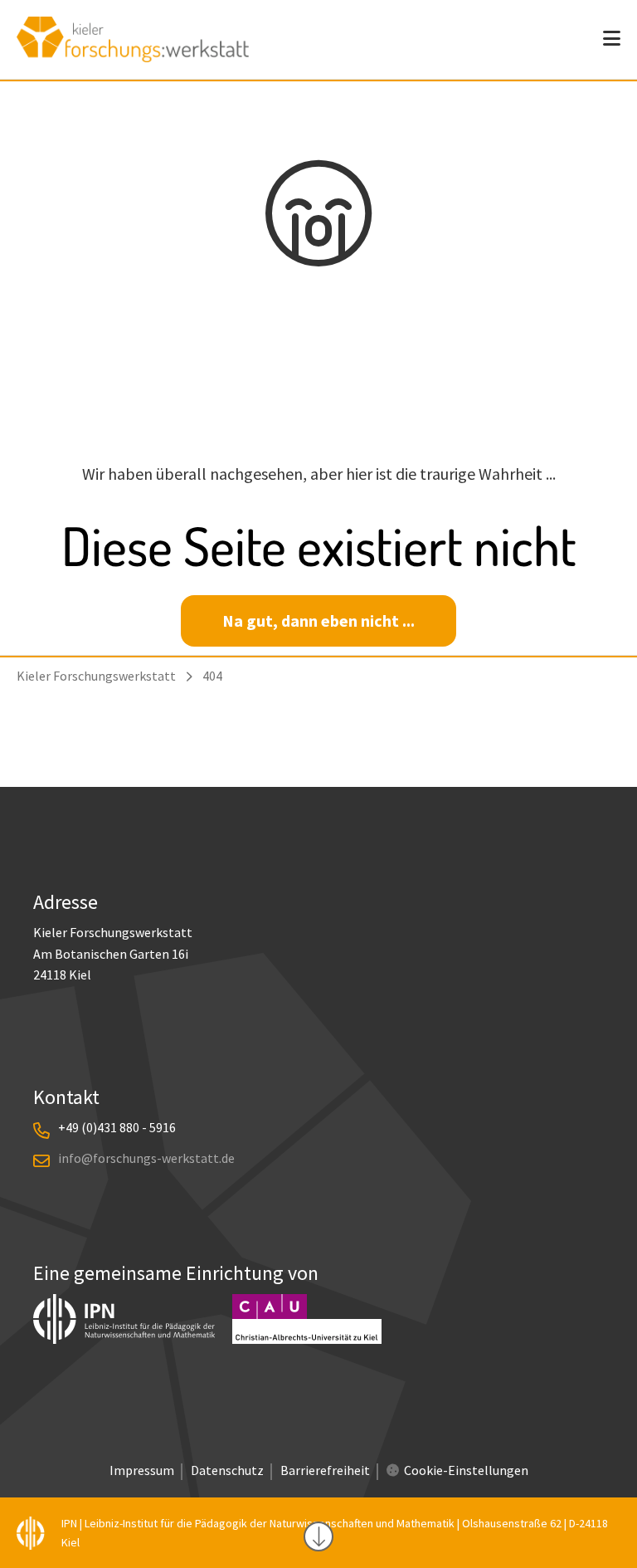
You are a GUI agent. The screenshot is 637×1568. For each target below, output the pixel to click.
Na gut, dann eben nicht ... (318, 620)
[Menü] (611, 39)
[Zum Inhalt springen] (318, 1536)
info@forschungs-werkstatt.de (146, 1158)
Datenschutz (227, 1470)
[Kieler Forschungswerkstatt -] (133, 56)
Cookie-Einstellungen (466, 1470)
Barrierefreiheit (325, 1470)
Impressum (141, 1470)
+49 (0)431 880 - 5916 (117, 1127)
